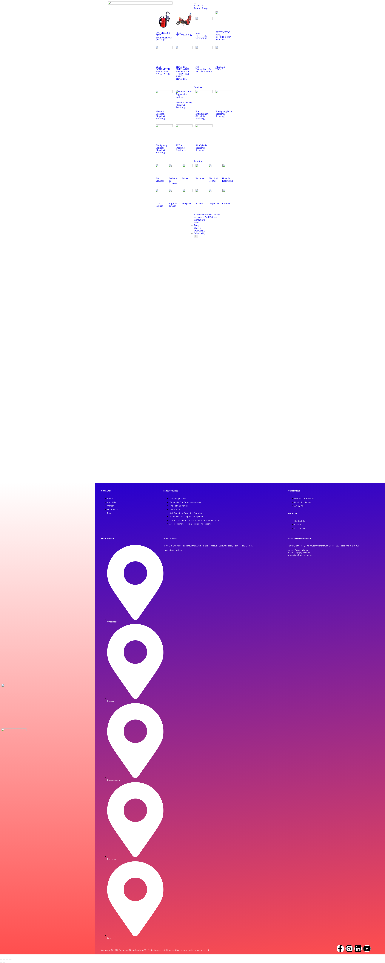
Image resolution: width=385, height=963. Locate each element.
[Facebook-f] (340, 948)
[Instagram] (349, 948)
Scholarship (199, 233)
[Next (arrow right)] (4, 962)
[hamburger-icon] (195, 3)
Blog (196, 225)
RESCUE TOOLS (220, 67)
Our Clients (199, 230)
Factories (200, 178)
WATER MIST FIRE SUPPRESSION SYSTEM (164, 36)
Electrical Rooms (213, 179)
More (196, 222)
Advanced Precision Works (207, 214)
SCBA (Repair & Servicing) (180, 147)
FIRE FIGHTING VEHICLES (201, 36)
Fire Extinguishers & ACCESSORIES (204, 69)
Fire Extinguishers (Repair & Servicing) (202, 115)
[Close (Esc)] (10, 959)
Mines (185, 178)
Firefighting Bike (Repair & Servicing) (224, 113)
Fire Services (160, 179)
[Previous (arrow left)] (1, 962)
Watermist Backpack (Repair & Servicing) (160, 115)
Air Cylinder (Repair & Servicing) (202, 147)
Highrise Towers (173, 204)
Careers (197, 228)
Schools (199, 203)
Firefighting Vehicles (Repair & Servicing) (161, 149)
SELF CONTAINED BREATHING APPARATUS (163, 70)
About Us (198, 5)
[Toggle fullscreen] (4, 959)
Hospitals (186, 203)
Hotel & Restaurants (227, 179)
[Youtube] (367, 948)
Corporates (214, 203)
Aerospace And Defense (205, 217)
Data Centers (159, 204)
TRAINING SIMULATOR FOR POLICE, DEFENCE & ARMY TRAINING (183, 72)
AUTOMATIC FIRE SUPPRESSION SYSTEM (224, 36)
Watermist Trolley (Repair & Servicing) (184, 105)
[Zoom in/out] (1, 959)
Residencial (227, 203)
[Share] (7, 959)
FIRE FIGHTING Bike (184, 34)
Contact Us (199, 220)
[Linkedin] (358, 948)
